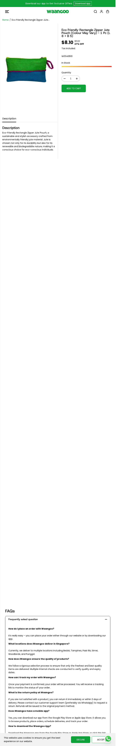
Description (9, 118)
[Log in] (101, 11)
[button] (7, 11)
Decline (81, 739)
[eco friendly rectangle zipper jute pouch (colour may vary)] (29, 69)
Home (5, 19)
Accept (101, 739)
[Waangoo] (57, 11)
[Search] (95, 11)
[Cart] (107, 11)
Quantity (66, 72)
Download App (82, 3)
